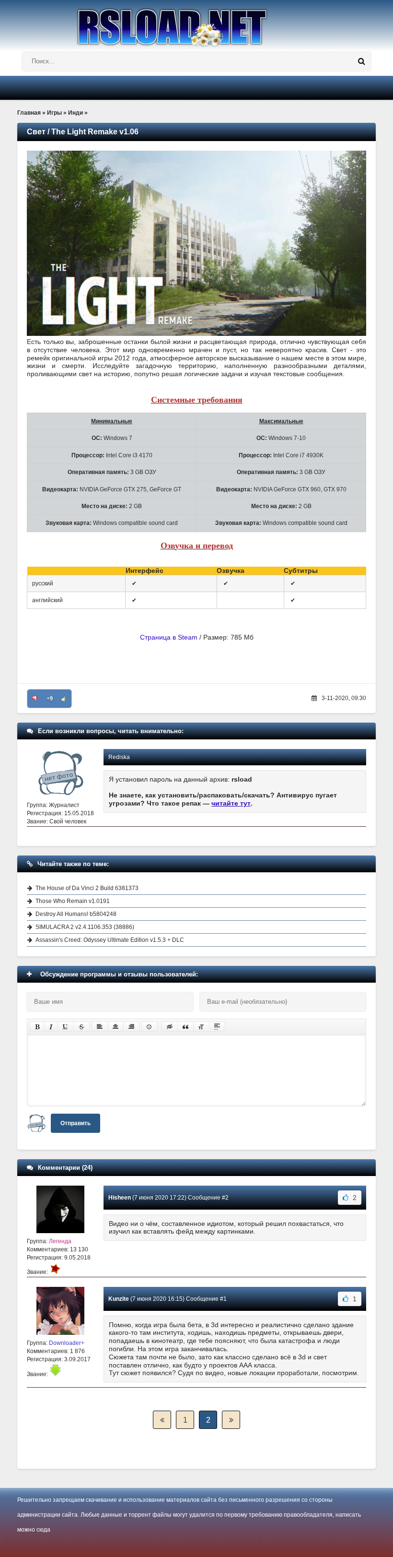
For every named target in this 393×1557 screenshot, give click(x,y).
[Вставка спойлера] (217, 1027)
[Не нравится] (35, 698)
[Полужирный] (37, 1027)
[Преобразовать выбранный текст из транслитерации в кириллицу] (201, 1027)
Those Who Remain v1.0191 (72, 901)
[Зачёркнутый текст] (81, 1027)
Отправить (75, 1123)
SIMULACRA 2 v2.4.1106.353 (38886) (84, 927)
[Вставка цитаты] (185, 1027)
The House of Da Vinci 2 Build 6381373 (87, 888)
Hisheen (119, 1197)
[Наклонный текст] (51, 1027)
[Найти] (361, 61)
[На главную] (196, 23)
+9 (49, 698)
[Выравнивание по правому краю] (131, 1027)
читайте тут (231, 803)
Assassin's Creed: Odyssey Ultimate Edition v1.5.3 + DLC (109, 940)
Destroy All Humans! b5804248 (75, 914)
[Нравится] (64, 698)
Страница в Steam (168, 637)
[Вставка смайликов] (149, 1027)
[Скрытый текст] (170, 1027)
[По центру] (115, 1027)
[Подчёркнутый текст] (66, 1027)
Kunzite (118, 1299)
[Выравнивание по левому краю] (100, 1027)
